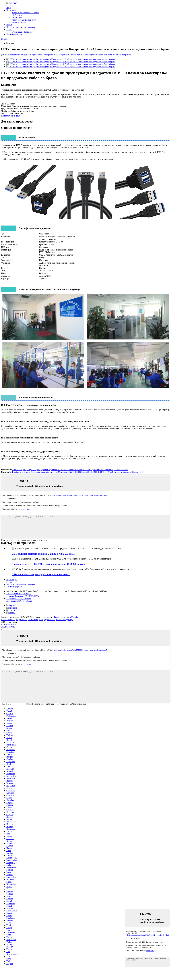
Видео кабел (21, 619)
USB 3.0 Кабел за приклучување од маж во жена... (41, 574)
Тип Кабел (33, 619)
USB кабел (17, 15)
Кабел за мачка (8, 619)
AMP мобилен (74, 617)
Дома (8, 8)
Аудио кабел (49, 619)
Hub (41, 619)
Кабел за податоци (64, 619)
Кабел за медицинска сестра (24, 20)
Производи (11, 10)
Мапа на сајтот (59, 617)
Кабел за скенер (19, 22)
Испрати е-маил (8, 624)
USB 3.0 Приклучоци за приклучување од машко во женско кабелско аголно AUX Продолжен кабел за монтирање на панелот (70, 469)
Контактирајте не (14, 34)
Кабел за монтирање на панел (25, 12)
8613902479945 (8, 627)
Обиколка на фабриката (22, 32)
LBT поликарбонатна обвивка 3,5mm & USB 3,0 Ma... (43, 553)
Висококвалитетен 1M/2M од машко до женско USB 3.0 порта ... (49, 564)
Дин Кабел (17, 17)
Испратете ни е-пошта (11, 116)
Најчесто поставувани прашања (20, 27)
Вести (9, 25)
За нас (9, 29)
